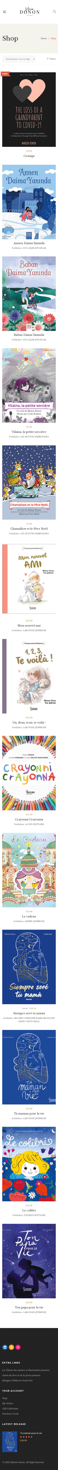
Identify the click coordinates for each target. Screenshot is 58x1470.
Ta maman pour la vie (29, 1113)
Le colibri (29, 1210)
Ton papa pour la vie (29, 1307)
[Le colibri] (29, 1164)
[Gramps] (29, 109)
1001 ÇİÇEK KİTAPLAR (34, 248)
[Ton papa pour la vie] (29, 1261)
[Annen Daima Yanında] (29, 202)
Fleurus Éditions (35, 1215)
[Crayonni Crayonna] (29, 773)
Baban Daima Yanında (29, 335)
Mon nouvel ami (29, 625)
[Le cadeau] (29, 870)
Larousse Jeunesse (34, 630)
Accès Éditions (34, 824)
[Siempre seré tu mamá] (29, 967)
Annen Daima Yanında (29, 243)
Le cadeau (29, 916)
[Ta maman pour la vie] (29, 1067)
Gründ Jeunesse (34, 921)
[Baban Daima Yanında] (29, 293)
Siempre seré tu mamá (29, 1013)
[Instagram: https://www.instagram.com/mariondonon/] (18, 1347)
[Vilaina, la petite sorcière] (29, 385)
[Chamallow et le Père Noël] (29, 482)
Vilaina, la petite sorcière (29, 432)
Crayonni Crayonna (29, 819)
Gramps (29, 156)
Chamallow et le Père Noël (29, 528)
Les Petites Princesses (34, 436)
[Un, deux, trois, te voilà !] (29, 676)
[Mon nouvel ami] (29, 579)
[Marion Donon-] (29, 12)
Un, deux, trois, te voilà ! (29, 722)
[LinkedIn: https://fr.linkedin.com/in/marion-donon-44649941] (5, 1347)
